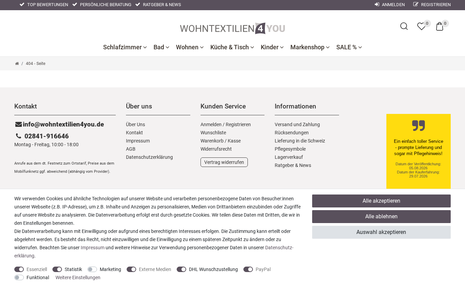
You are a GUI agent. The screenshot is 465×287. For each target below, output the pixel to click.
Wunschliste (213, 132)
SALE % (347, 47)
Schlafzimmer (123, 47)
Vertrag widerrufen (224, 162)
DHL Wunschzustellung (213, 269)
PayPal (263, 269)
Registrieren (435, 4)
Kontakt (134, 132)
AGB (130, 149)
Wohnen (188, 47)
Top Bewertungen (47, 4)
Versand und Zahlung (297, 124)
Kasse (234, 141)
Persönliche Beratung (105, 4)
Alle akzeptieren (381, 201)
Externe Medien (155, 269)
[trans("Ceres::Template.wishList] (421, 26)
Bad (159, 47)
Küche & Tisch (230, 47)
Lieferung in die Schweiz (300, 141)
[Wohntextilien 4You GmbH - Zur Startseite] (232, 27)
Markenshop (308, 47)
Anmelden (393, 4)
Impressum (138, 141)
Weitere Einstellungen (77, 277)
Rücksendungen (292, 132)
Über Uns (135, 124)
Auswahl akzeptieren (381, 232)
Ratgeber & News (161, 4)
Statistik (73, 269)
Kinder (270, 47)
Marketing (110, 269)
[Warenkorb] (439, 26)
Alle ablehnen (381, 216)
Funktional (38, 277)
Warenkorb (212, 141)
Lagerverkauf (289, 157)
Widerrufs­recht (216, 149)
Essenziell (37, 269)
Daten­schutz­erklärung (149, 157)
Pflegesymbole (290, 149)
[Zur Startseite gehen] (17, 63)
